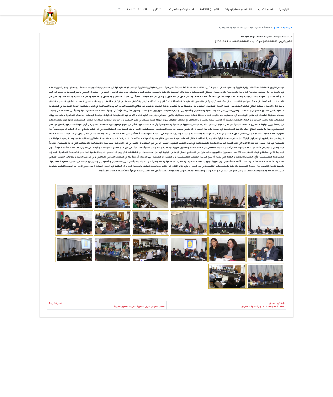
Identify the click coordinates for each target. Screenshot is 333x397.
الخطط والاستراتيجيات (238, 9)
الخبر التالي (56, 304)
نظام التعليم (265, 9)
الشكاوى (158, 9)
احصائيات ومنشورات (181, 9)
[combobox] (109, 8)
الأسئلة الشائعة (137, 9)
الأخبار (277, 28)
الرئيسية (284, 9)
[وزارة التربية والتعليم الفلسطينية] (265, 196)
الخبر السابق (275, 304)
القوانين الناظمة (209, 9)
